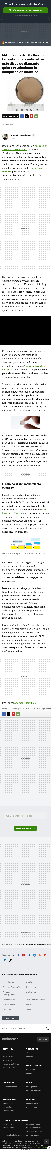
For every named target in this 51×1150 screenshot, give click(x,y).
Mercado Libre (28, 42)
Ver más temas (10, 1018)
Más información (41, 1147)
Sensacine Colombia (34, 1131)
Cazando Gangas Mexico (13, 987)
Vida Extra (30, 1056)
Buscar (47, 1028)
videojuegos (8, 1009)
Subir (41, 1039)
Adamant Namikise (25, 702)
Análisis (29, 982)
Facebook (22, 116)
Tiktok (10, 959)
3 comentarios (12, 116)
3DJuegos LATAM (33, 1124)
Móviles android (10, 1004)
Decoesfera (7, 1107)
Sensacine (30, 1069)
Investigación (18, 708)
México (29, 1004)
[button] (22, 135)
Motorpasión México (34, 1135)
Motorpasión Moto (33, 1090)
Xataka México (9, 1124)
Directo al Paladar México (13, 1135)
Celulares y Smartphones (9, 993)
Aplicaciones (31, 992)
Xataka (6, 1053)
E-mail (36, 116)
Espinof (29, 1073)
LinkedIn (5, 959)
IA (49, 42)
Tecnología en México (35, 999)
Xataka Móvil (8, 1056)
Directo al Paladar (10, 1086)
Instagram (29, 954)
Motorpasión (31, 1086)
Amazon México (11, 42)
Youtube (24, 954)
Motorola (41, 42)
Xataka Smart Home (11, 1064)
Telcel (28, 1009)
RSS (39, 954)
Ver (26, 828)
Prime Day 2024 (9, 999)
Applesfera (7, 1060)
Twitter (27, 116)
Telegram (34, 954)
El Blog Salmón (32, 1103)
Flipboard (31, 116)
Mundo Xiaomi (9, 1067)
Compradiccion (9, 1110)
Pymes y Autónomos (34, 1107)
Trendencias (8, 1103)
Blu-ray (31, 708)
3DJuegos (30, 1053)
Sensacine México (33, 1127)
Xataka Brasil (8, 1127)
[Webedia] (10, 1040)
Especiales (31, 987)
